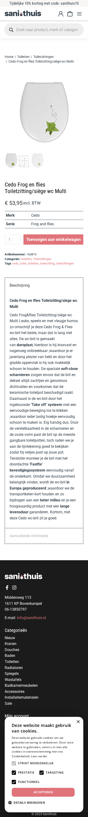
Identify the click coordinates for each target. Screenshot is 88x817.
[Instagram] (14, 587)
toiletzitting (47, 263)
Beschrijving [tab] (20, 285)
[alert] (44, 764)
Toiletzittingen (42, 259)
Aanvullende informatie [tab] (29, 536)
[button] (79, 14)
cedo (15, 263)
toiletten (33, 263)
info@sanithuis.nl (31, 618)
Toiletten (26, 259)
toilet (23, 263)
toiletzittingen (65, 263)
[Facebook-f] (7, 587)
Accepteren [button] (43, 792)
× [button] (78, 722)
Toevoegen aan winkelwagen (53, 239)
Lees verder (39, 756)
